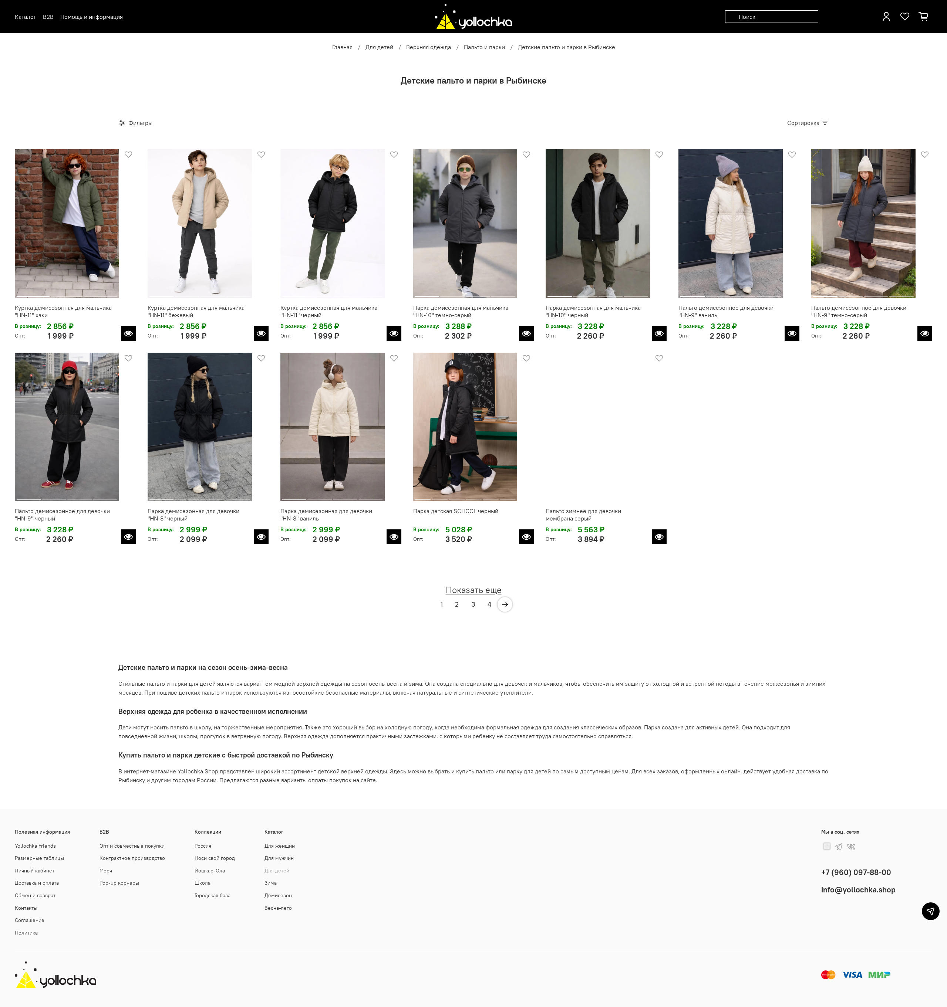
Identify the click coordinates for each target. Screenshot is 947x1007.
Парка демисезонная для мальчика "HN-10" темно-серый (460, 311)
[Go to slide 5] (491, 496)
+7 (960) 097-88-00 (856, 872)
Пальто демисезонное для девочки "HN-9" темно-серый (858, 311)
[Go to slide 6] (508, 496)
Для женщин (279, 845)
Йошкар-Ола (210, 870)
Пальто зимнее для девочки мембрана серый (583, 514)
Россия (203, 845)
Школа (202, 882)
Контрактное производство (132, 858)
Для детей (379, 47)
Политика (26, 932)
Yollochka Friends (35, 845)
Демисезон (278, 895)
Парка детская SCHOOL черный (455, 511)
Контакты (26, 908)
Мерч (106, 870)
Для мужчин (279, 858)
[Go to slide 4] (238, 293)
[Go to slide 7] (641, 496)
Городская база (212, 895)
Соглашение (29, 920)
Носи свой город (215, 858)
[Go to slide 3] (100, 293)
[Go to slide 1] (33, 293)
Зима (270, 882)
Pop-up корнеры (119, 882)
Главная (342, 47)
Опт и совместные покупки (132, 845)
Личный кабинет (34, 870)
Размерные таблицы (39, 858)
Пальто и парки (484, 47)
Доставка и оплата (37, 882)
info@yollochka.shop (858, 890)
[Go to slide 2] (67, 293)
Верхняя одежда (428, 47)
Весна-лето (278, 908)
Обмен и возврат (35, 895)
